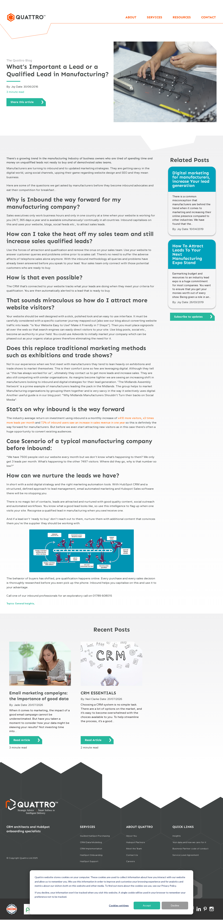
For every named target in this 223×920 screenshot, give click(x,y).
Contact (208, 17)
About (130, 17)
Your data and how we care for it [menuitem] (189, 842)
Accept (147, 905)
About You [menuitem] (131, 835)
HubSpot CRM (130, 484)
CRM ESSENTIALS (98, 692)
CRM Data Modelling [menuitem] (91, 842)
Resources (182, 17)
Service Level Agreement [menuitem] (185, 855)
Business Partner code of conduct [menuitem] (190, 848)
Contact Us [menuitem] (132, 855)
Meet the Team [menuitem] (134, 848)
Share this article (22, 102)
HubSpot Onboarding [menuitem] (91, 855)
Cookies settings (119, 905)
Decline (175, 905)
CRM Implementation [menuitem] (91, 848)
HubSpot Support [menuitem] (89, 861)
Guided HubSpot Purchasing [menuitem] (95, 835)
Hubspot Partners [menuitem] (135, 842)
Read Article (21, 740)
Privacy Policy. (168, 885)
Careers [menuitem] (130, 861)
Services (154, 17)
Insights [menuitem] (176, 835)
